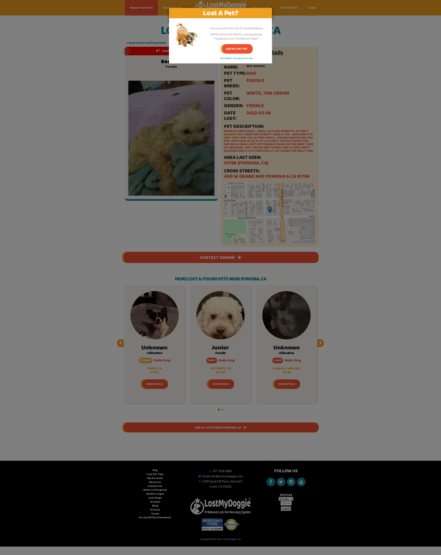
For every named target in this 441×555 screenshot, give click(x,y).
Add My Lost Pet (237, 49)
